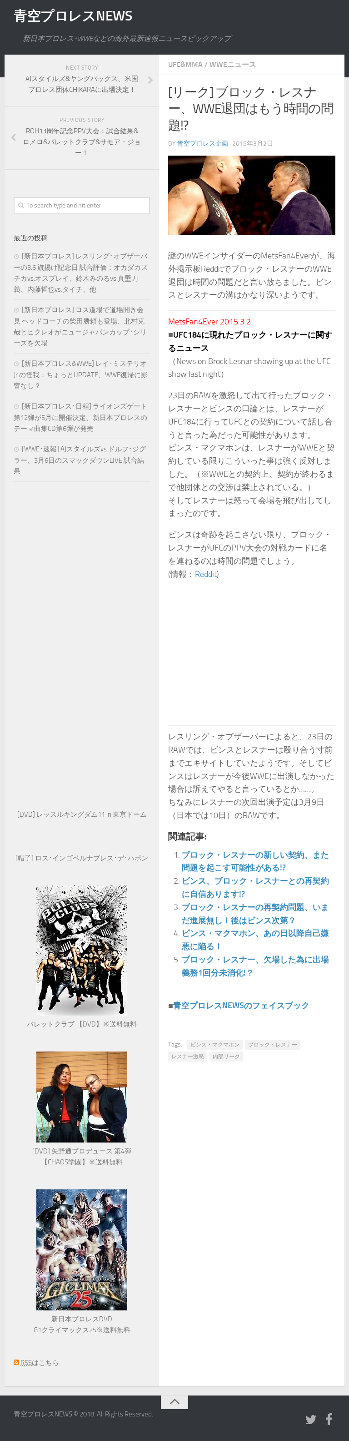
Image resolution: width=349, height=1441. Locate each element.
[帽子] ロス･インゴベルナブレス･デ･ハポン (81, 858)
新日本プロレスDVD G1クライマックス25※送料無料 (82, 1324)
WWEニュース (232, 64)
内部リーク (226, 1056)
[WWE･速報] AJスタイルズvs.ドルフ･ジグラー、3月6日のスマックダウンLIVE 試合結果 (80, 460)
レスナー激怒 (187, 1056)
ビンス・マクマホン (214, 1045)
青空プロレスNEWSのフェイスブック (241, 1006)
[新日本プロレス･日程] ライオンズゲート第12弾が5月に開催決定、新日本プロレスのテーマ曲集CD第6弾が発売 (80, 417)
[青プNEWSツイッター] (310, 1420)
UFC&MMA (185, 64)
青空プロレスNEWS (73, 16)
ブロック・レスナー (272, 1045)
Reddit (206, 574)
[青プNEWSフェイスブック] (329, 1420)
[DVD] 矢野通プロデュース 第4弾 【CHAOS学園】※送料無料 (81, 1156)
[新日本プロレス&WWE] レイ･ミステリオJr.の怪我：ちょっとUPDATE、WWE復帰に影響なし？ (81, 374)
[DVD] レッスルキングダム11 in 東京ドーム (82, 814)
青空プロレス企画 (202, 143)
